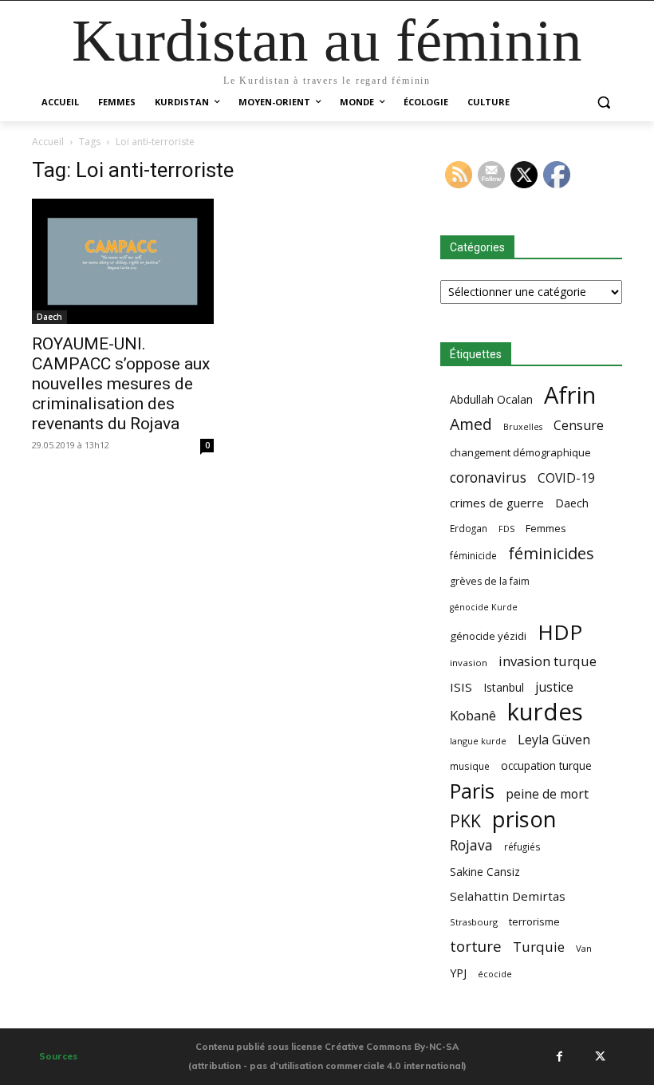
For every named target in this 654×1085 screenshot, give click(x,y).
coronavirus (488, 477)
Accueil (48, 141)
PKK (465, 820)
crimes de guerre (497, 503)
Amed (471, 424)
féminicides (551, 553)
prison (524, 819)
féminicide (473, 555)
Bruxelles (522, 426)
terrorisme (534, 921)
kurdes (545, 712)
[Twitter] (599, 1056)
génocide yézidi (488, 636)
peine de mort (547, 794)
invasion (468, 663)
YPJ (458, 972)
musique (470, 766)
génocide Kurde (484, 607)
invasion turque (547, 661)
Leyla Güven (554, 740)
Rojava (471, 845)
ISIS (461, 687)
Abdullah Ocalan (491, 399)
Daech (49, 316)
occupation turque (546, 765)
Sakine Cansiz (485, 871)
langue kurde (478, 741)
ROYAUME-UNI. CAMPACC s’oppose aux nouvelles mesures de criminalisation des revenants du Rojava (121, 383)
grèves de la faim (490, 581)
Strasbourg (474, 922)
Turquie (539, 946)
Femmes (546, 528)
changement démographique (520, 452)
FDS (506, 529)
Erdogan (468, 528)
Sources (58, 1056)
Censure (579, 425)
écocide (495, 974)
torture (476, 946)
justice (554, 687)
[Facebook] (559, 1056)
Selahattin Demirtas (507, 896)
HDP (560, 632)
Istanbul (503, 687)
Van (584, 948)
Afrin (570, 395)
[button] (603, 102)
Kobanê (473, 715)
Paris (472, 791)
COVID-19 (566, 478)
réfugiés (522, 846)
